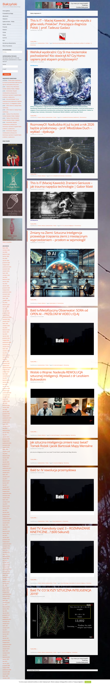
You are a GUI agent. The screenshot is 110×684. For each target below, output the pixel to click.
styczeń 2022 (6, 361)
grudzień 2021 (6, 363)
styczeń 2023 (6, 336)
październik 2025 (7, 267)
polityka (82, 43)
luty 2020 (5, 409)
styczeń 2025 (6, 285)
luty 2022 (5, 359)
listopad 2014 (6, 541)
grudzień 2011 (6, 615)
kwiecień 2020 (6, 405)
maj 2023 (5, 327)
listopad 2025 (6, 264)
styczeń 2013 (6, 588)
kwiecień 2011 (6, 632)
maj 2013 (5, 579)
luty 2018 (5, 460)
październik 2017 (7, 468)
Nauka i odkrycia (7, 24)
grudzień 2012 (6, 590)
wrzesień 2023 (6, 319)
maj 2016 (5, 504)
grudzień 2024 (6, 288)
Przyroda (5, 27)
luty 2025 (5, 283)
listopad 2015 (6, 516)
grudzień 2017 (6, 464)
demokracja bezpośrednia (58, 43)
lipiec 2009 (5, 676)
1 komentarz (74, 652)
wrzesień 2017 (6, 470)
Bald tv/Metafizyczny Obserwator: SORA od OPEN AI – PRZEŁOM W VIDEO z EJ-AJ (59, 312)
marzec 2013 (6, 583)
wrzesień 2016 (6, 495)
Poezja (4, 35)
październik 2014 (7, 544)
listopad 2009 (6, 667)
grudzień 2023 (6, 313)
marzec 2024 (6, 306)
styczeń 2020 (6, 411)
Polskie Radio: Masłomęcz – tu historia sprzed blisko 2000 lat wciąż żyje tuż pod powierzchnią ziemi (12, 82)
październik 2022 (7, 342)
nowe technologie (58, 365)
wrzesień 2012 (6, 596)
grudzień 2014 (6, 539)
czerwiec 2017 (6, 476)
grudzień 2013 (6, 565)
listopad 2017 (6, 466)
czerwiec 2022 (6, 350)
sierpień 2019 (6, 422)
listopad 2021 (6, 365)
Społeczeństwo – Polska (8, 21)
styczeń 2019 (6, 437)
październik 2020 (7, 392)
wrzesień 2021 (6, 369)
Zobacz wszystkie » (7, 242)
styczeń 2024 (6, 311)
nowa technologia (64, 583)
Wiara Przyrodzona (7, 46)
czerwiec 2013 (6, 577)
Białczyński (10, 4)
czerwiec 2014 (6, 552)
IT (62, 225)
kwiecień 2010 (6, 657)
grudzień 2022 (6, 338)
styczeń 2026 (6, 260)
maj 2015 (5, 529)
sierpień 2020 (6, 397)
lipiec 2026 (5, 248)
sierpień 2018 (6, 447)
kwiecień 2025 (6, 279)
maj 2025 (5, 277)
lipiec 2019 (5, 424)
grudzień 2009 (6, 665)
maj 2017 (5, 478)
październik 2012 (7, 594)
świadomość (76, 117)
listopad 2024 (6, 290)
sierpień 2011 (6, 623)
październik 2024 (7, 292)
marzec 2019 (6, 432)
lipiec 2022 (5, 348)
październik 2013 (7, 569)
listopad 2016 (6, 491)
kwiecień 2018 (6, 455)
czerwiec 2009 (6, 678)
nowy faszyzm (76, 43)
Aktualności (5, 16)
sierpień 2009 (6, 674)
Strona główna (6, 10)
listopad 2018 (6, 441)
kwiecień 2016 (6, 506)
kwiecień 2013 (6, 581)
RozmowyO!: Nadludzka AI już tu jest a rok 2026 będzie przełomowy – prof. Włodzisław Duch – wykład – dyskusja (62, 128)
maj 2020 (5, 403)
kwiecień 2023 (6, 329)
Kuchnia (5, 37)
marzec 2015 (6, 533)
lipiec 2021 (5, 374)
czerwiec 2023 (6, 325)
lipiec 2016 (5, 499)
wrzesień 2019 (6, 420)
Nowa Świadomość (57, 521)
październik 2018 (7, 443)
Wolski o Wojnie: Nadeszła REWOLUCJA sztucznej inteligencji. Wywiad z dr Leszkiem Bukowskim (59, 375)
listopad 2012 (6, 592)
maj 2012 (5, 604)
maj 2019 (5, 428)
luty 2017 (5, 485)
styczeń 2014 (6, 562)
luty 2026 (5, 258)
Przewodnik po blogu (8, 13)
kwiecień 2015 (6, 531)
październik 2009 (7, 669)
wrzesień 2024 (6, 294)
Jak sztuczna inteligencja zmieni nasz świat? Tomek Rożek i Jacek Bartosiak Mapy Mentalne (61, 444)
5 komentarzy (60, 303)
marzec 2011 (6, 634)
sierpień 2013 (6, 573)
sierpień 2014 (6, 548)
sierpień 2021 (6, 371)
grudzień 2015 (6, 514)
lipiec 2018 (5, 449)
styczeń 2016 (6, 512)
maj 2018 (5, 453)
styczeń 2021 (6, 386)
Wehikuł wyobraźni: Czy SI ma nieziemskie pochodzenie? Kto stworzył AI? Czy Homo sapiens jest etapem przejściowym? (58, 55)
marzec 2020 (6, 407)
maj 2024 (5, 302)
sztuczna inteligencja (68, 225)
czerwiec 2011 (6, 627)
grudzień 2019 (6, 413)
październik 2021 (7, 367)
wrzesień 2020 (6, 395)
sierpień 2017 (6, 472)
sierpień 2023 (6, 321)
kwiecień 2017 (6, 481)
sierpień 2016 (6, 497)
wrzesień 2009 (6, 672)
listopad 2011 (6, 617)
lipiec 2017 (5, 474)
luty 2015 (5, 535)
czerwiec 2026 (6, 250)
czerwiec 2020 (6, 401)
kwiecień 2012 (6, 606)
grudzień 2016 (6, 489)
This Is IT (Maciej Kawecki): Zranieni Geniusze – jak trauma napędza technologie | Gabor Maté (61, 185)
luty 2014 (5, 560)
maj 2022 (5, 353)
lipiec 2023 (5, 323)
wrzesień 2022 (6, 344)
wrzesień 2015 (6, 520)
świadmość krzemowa (68, 117)
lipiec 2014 (5, 550)
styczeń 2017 (6, 487)
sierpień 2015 (6, 523)
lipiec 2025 (5, 273)
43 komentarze (83, 117)
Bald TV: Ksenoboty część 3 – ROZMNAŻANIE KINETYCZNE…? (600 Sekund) (60, 530)
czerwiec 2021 (6, 376)
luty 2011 (5, 636)
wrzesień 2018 (6, 445)
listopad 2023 (6, 315)
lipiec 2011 (5, 625)
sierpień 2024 (6, 296)
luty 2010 (5, 661)
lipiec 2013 (5, 575)
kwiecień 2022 (6, 355)
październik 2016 (7, 493)
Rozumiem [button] (87, 682)
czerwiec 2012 (6, 602)
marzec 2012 (6, 609)
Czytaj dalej (34, 41)
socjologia (87, 43)
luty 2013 (5, 585)
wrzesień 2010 (6, 646)
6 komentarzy (68, 175)
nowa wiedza (72, 583)
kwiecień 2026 (6, 254)
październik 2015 (7, 518)
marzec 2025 (6, 281)
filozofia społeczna (69, 43)
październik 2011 (7, 619)
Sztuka (4, 32)
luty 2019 (5, 434)
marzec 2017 (6, 483)
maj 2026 (5, 252)
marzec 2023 (6, 332)
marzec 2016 (6, 508)
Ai (53, 365)
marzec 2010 (6, 659)
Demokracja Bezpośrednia (9, 43)
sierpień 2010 (6, 648)
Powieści (5, 29)
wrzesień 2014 (6, 546)
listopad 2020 (6, 390)
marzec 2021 (6, 382)
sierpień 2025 (6, 271)
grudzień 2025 (6, 262)
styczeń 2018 (6, 462)
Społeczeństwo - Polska (43, 43)
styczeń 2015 (6, 537)
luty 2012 (5, 611)
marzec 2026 (6, 256)
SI (84, 43)
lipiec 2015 (5, 525)
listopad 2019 (6, 416)
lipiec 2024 (5, 298)
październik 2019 (7, 418)
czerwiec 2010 (6, 653)
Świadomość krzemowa (59, 175)
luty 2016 (5, 510)
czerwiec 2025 (6, 275)
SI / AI (52, 175)
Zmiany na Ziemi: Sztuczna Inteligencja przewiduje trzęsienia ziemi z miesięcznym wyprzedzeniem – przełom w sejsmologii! (58, 236)
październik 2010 (7, 644)
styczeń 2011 (6, 638)
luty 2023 (5, 334)
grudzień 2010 (6, 640)
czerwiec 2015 (6, 527)
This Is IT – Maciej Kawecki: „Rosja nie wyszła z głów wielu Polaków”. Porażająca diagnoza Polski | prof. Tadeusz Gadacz (60, 24)
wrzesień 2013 (6, 571)
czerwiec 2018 (6, 451)
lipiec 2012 (5, 600)
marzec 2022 (6, 357)
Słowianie (5, 19)
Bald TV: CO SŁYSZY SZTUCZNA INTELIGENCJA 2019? (60, 592)
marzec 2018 (6, 457)
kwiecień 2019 (6, 430)
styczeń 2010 (6, 663)
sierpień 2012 (6, 598)
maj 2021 (5, 378)
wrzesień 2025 (6, 269)
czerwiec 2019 (6, 426)
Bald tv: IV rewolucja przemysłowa (53, 470)
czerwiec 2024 (6, 300)
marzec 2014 (6, 558)
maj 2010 (5, 655)
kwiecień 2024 (6, 304)
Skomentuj (66, 365)
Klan (4, 40)
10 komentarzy (77, 225)
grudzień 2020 (6, 388)
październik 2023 (7, 317)
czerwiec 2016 (6, 502)
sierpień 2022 (6, 346)
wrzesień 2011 (6, 621)
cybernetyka (52, 303)
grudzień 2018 (6, 439)
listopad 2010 (6, 642)
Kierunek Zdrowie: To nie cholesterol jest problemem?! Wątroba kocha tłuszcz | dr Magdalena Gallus (12, 101)
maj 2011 (5, 630)
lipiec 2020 (5, 399)
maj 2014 (5, 554)
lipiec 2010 (5, 651)
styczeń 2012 (6, 613)
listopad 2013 (6, 567)
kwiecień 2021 (6, 380)
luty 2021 (5, 384)
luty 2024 (5, 309)
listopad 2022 (6, 340)
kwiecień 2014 (6, 556)
